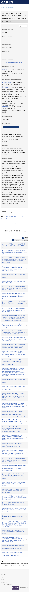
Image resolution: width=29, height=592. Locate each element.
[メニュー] (27, 2)
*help (12, 131)
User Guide (3, 574)
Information (3, 571)
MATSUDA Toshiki (6, 100)
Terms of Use (4, 582)
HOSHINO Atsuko (6, 82)
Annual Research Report (11, 216)
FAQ (2, 577)
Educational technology (8, 55)
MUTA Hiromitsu (6, 70)
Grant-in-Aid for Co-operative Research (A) (12, 40)
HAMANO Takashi (6, 106)
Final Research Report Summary (12, 217)
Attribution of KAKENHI (6, 584)
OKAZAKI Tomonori (7, 87)
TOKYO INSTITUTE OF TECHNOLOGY (12, 62)
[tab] (15, 231)
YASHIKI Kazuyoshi (7, 93)
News (2, 579)
